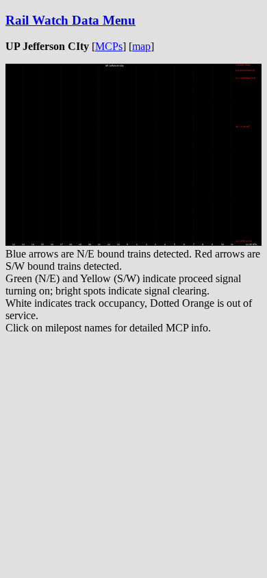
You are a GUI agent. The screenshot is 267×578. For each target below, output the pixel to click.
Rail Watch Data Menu (70, 20)
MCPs (109, 46)
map (141, 46)
